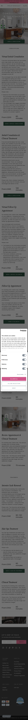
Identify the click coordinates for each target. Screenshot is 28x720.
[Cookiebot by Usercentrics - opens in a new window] (20, 331)
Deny (14, 388)
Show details (20, 374)
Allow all (14, 379)
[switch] (24, 360)
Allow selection (14, 383)
